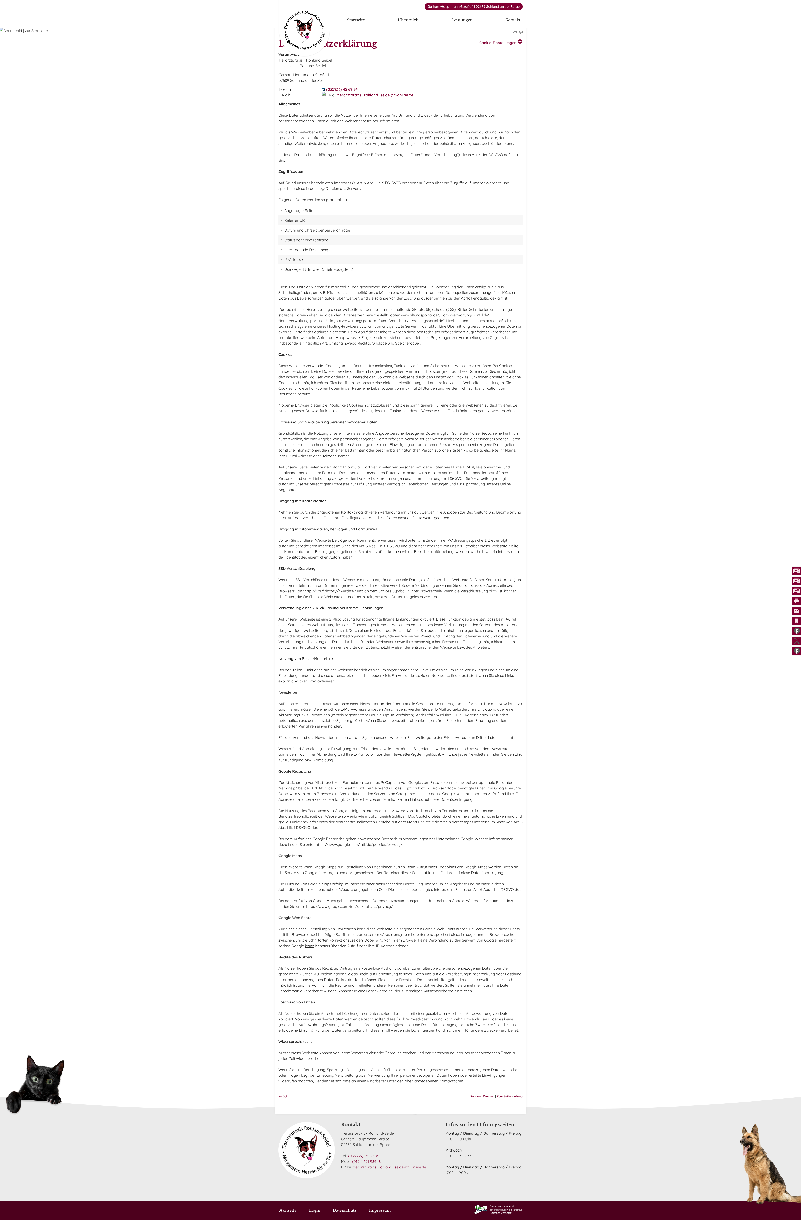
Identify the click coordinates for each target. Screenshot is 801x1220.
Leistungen (461, 20)
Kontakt (512, 20)
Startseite (356, 20)
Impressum (380, 1210)
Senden (475, 1096)
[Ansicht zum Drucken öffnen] (521, 32)
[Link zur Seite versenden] (515, 32)
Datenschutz (344, 1210)
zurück (283, 1096)
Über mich (408, 20)
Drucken (488, 1096)
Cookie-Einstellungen (501, 42)
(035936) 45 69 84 (342, 89)
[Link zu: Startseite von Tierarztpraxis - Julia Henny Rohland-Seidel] (304, 28)
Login (314, 1210)
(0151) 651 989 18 (366, 1161)
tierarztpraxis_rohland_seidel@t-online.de (375, 95)
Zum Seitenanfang (510, 1096)
